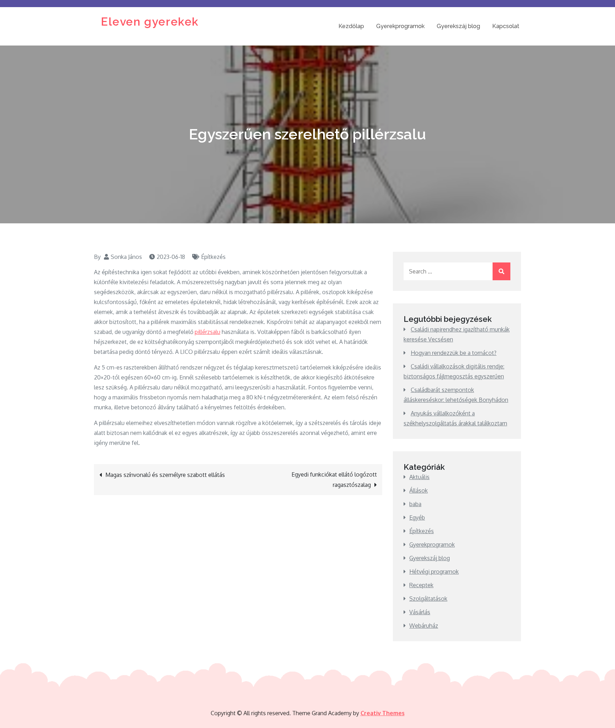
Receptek (421, 585)
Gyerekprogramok (400, 26)
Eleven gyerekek (150, 21)
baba (415, 504)
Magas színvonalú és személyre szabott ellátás (165, 474)
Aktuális (419, 476)
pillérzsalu (207, 331)
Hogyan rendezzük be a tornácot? (453, 352)
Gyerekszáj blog (458, 26)
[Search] (501, 271)
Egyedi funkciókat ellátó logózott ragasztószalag (334, 479)
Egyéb (417, 517)
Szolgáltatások (428, 598)
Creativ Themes (383, 713)
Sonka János (126, 256)
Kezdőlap (351, 26)
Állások (418, 490)
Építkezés (213, 256)
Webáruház (423, 625)
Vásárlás (419, 612)
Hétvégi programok (434, 571)
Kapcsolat (505, 26)
